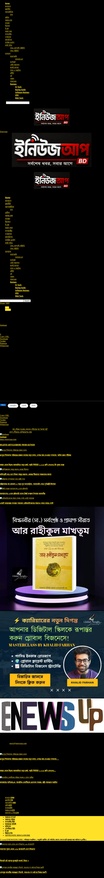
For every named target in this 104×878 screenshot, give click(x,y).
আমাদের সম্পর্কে (10, 817)
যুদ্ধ (11, 14)
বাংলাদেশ (8, 6)
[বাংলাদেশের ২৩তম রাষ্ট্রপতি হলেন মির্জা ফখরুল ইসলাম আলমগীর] (14, 488)
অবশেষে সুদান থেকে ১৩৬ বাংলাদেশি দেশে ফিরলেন (17, 848)
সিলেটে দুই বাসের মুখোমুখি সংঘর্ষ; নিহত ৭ (14, 860)
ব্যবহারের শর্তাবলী (10, 824)
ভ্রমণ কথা (8, 31)
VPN (17, 95)
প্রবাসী (24, 406)
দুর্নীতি (12, 73)
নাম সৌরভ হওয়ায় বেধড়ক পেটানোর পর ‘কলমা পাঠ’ (30, 429)
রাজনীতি (7, 9)
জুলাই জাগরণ (14, 67)
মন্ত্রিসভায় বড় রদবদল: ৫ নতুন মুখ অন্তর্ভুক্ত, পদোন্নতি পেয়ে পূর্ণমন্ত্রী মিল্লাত (28, 483)
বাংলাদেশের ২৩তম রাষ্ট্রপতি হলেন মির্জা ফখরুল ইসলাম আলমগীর (22, 493)
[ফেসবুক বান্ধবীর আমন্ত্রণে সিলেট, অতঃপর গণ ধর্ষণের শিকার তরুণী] (22, 867)
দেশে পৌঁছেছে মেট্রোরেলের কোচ (20, 431)
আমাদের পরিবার (10, 819)
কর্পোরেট (12, 61)
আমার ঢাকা (8, 20)
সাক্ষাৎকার (13, 81)
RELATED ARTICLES (8, 444)
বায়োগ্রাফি (13, 56)
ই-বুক (7, 28)
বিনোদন (7, 25)
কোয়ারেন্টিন (13, 406)
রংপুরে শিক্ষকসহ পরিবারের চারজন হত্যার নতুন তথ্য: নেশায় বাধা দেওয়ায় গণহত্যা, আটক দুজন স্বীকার (35, 455)
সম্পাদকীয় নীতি (10, 822)
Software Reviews (22, 92)
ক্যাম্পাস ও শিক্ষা (12, 812)
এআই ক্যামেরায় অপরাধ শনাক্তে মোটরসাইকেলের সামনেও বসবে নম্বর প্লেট (26, 503)
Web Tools (19, 98)
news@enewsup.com (18, 743)
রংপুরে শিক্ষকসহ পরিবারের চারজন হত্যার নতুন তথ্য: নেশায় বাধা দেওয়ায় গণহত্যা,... (29, 758)
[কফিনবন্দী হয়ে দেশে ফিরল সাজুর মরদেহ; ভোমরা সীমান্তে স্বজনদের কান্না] (14, 469)
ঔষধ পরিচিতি (14, 50)
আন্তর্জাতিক (9, 11)
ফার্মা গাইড (8, 45)
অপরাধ (7, 22)
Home (7, 3)
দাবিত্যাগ (8, 826)
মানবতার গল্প (19, 59)
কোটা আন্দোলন (14, 64)
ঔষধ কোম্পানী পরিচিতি (17, 48)
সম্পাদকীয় (8, 34)
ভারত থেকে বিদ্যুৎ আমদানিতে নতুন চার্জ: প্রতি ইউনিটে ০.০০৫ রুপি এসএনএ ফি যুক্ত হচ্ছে (32, 464)
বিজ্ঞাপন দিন (9, 833)
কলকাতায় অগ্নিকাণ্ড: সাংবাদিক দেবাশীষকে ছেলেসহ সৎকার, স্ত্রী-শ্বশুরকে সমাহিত (28, 782)
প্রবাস (12, 78)
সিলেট (33, 406)
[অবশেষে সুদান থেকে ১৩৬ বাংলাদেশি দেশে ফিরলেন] (17, 844)
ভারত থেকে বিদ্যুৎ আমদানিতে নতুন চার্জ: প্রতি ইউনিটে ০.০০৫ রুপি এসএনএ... (28, 770)
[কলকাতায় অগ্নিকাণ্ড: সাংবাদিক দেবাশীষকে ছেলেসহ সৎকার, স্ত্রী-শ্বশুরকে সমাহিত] (16, 777)
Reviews (13, 84)
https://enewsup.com (8, 439)
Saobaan (3, 325)
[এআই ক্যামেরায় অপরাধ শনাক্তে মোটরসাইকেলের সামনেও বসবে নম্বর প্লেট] (17, 498)
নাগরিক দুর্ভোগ (9, 42)
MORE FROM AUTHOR (25, 444)
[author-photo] (4, 434)
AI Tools (18, 86)
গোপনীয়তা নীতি (10, 828)
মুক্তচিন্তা (8, 39)
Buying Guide (20, 89)
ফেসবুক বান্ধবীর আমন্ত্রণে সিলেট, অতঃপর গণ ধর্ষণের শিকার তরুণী (23, 872)
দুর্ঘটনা (7, 17)
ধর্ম (11, 75)
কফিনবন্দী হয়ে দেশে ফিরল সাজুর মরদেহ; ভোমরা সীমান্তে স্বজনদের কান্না (25, 474)
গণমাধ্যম (8, 36)
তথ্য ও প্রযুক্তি (15, 70)
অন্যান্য (7, 53)
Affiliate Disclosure (17, 835)
